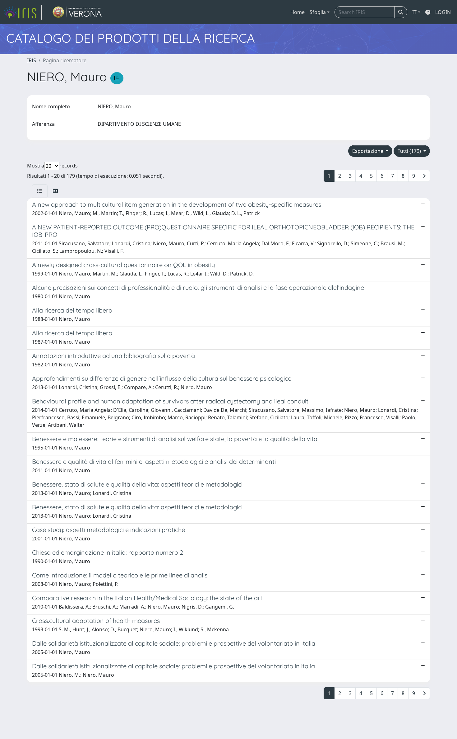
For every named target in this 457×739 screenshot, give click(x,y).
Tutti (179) (410, 151)
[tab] (40, 190)
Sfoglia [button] (318, 12)
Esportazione (368, 151)
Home (297, 12)
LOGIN (443, 12)
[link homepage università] (77, 12)
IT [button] (414, 12)
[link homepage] (23, 12)
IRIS (31, 60)
